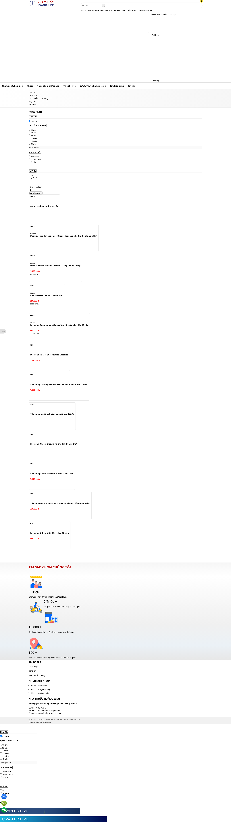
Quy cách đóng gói (38, 125)
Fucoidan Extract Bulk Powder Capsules (49, 355)
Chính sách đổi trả (39, 685)
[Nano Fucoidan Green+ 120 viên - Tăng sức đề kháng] (53, 258)
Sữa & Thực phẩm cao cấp (93, 85)
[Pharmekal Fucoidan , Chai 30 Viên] (45, 288)
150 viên (34, 141)
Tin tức (131, 85)
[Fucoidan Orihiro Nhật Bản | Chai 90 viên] (48, 526)
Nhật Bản (34, 178)
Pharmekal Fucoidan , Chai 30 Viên (46, 295)
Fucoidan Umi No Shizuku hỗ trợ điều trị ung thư (53, 444)
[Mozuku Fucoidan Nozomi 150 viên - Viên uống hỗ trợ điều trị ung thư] (60, 229)
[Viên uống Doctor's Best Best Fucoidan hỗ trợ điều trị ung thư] (57, 496)
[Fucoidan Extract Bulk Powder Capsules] (47, 348)
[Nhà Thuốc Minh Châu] (42, 6)
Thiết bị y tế (69, 85)
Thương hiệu (35, 152)
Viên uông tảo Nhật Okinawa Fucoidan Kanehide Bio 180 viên (59, 384)
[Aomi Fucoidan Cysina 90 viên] (43, 199)
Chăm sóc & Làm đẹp (12, 85)
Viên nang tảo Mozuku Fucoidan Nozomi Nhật (52, 414)
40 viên (33, 144)
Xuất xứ (32, 171)
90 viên (33, 135)
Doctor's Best (36, 159)
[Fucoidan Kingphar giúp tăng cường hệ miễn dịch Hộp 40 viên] (56, 318)
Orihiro (33, 162)
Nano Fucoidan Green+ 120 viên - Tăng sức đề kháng (55, 266)
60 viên (33, 132)
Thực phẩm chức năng (48, 85)
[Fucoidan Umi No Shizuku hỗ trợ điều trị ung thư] (51, 437)
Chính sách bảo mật (40, 693)
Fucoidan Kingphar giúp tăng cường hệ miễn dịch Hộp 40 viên (59, 325)
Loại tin (33, 117)
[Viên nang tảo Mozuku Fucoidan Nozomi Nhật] (50, 407)
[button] (149, 14)
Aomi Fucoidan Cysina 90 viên (44, 206)
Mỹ (32, 175)
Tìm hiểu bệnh (117, 85)
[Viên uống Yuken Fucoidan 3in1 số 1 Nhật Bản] (50, 466)
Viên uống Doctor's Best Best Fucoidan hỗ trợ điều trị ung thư (60, 503)
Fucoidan (34, 121)
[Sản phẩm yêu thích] (149, 31)
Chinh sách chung (39, 681)
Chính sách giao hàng (40, 689)
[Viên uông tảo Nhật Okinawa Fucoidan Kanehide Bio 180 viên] (57, 377)
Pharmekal (35, 156)
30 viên (33, 130)
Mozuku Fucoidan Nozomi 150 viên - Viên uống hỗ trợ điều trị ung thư (63, 236)
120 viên (34, 138)
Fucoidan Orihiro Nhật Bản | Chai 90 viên (49, 533)
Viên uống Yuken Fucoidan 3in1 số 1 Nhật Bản (51, 474)
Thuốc (30, 85)
